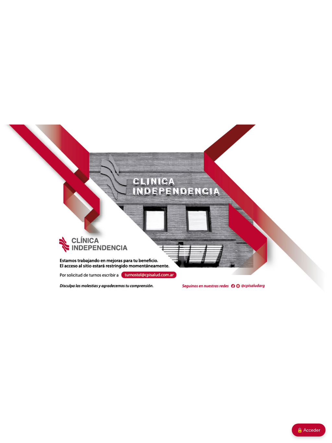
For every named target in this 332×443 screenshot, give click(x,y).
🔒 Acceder (308, 430)
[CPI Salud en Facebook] (233, 284)
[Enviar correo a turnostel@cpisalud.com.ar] (149, 276)
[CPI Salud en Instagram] (239, 284)
